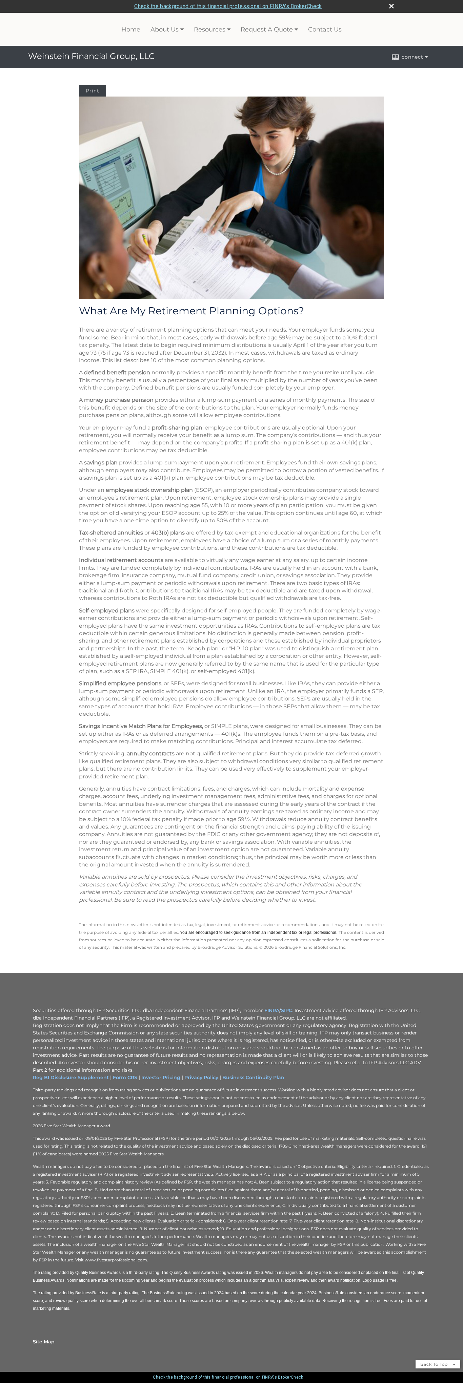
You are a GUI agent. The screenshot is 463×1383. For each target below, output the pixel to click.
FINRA (271, 1010)
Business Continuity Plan (253, 1077)
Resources (209, 29)
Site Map (44, 1342)
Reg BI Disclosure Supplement (71, 1077)
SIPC (286, 1010)
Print (92, 91)
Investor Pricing (160, 1077)
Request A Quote (267, 29)
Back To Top (434, 1364)
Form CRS (125, 1077)
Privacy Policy (201, 1077)
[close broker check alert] (391, 6)
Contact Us (325, 29)
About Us (164, 29)
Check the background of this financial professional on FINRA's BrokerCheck (228, 6)
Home (130, 29)
